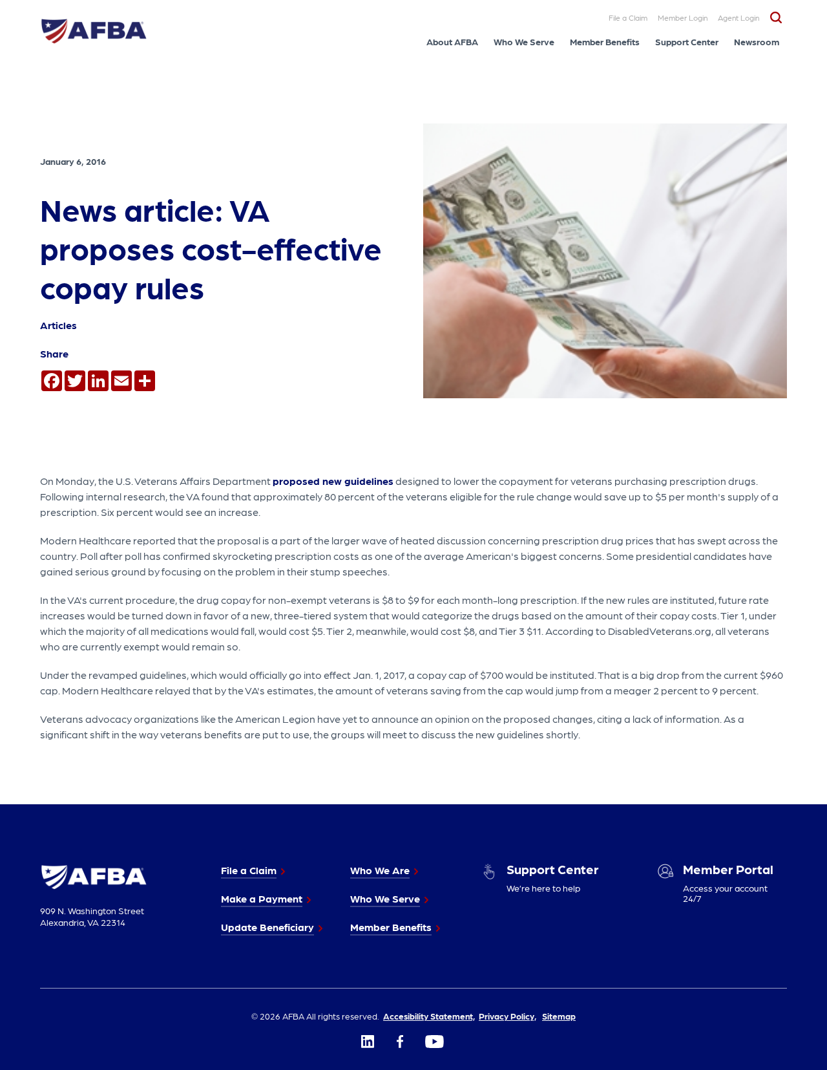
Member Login (682, 17)
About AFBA (452, 41)
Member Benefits (605, 41)
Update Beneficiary (267, 927)
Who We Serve (524, 41)
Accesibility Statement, (429, 1016)
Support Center (686, 41)
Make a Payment (261, 898)
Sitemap (559, 1016)
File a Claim (628, 17)
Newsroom (756, 41)
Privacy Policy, (507, 1016)
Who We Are (380, 870)
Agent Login (738, 17)
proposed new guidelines (333, 481)
